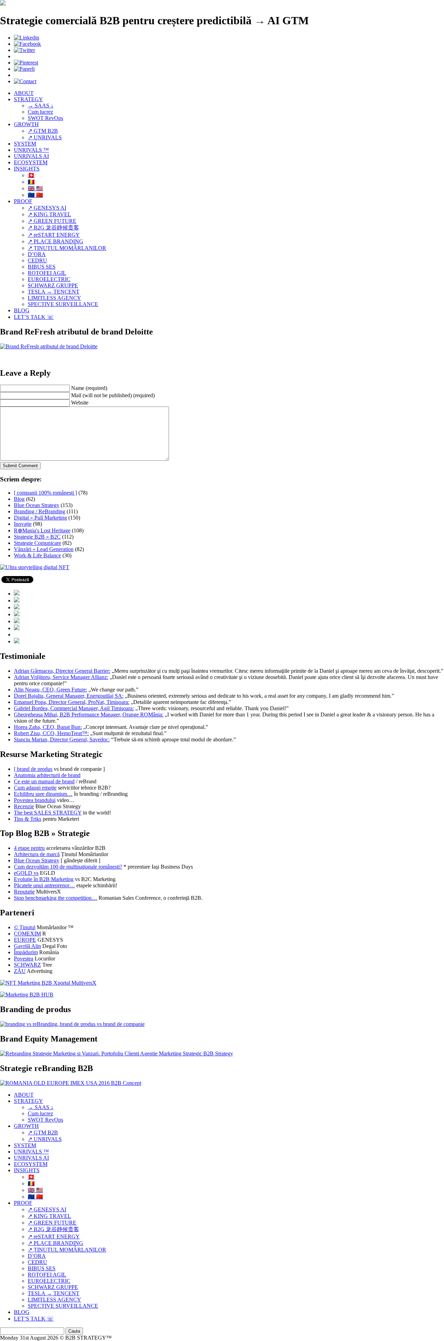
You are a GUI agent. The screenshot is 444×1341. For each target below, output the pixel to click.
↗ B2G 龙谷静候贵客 (53, 227)
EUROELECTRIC (49, 279)
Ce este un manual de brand (44, 781)
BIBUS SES (42, 267)
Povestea (23, 958)
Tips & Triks (27, 819)
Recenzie (24, 806)
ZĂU (20, 971)
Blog (19, 499)
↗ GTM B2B (43, 131)
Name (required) (89, 388)
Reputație (24, 892)
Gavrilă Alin (27, 946)
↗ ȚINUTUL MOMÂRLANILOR (67, 248)
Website (79, 403)
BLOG (21, 310)
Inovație (23, 524)
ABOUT (24, 93)
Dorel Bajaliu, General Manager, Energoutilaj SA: (68, 696)
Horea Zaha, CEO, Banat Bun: (48, 727)
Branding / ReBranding (39, 511)
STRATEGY (28, 99)
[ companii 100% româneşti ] (45, 493)
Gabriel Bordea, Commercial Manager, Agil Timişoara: (74, 708)
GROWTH (26, 124)
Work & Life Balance (37, 555)
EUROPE (25, 940)
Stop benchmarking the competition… (55, 898)
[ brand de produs (33, 769)
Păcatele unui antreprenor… (44, 885)
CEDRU (37, 260)
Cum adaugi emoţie (35, 788)
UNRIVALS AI (31, 156)
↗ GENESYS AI (47, 208)
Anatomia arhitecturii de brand (47, 775)
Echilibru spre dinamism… (43, 794)
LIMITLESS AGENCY (54, 298)
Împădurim (26, 952)
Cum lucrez (40, 112)
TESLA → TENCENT (53, 292)
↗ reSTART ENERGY (54, 235)
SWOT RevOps (45, 118)
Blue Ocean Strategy (36, 505)
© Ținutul (24, 927)
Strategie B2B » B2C (37, 537)
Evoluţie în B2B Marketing (44, 879)
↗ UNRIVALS (45, 137)
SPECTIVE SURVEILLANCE (63, 304)
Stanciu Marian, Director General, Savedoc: (62, 739)
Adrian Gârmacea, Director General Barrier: (62, 671)
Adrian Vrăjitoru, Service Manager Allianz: (61, 677)
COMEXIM (27, 934)
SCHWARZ (27, 965)
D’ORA (37, 254)
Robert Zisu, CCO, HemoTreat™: (51, 733)
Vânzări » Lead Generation (44, 549)
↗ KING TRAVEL (49, 214)
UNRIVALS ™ (31, 150)
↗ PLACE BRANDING (55, 241)
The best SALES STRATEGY (48, 813)
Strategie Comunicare (37, 543)
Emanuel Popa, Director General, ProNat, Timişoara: (71, 702)
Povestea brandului (35, 800)
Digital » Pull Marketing (40, 518)
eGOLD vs (26, 873)
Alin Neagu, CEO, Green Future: (50, 690)
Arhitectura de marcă (37, 854)
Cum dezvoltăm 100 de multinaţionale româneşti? (68, 867)
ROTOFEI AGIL (47, 273)
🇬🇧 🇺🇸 (35, 188)
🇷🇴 (31, 182)
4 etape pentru (29, 848)
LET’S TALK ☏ (34, 317)
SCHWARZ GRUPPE (53, 285)
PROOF (23, 201)
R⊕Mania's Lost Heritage (42, 530)
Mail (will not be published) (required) (113, 395)
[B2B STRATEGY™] (3, 4)
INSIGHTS (27, 169)
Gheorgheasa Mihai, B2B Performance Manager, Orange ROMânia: (88, 714)
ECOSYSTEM (31, 162)
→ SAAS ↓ (40, 105)
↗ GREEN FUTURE (52, 221)
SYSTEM (25, 144)
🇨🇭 (31, 175)
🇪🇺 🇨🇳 (35, 195)
